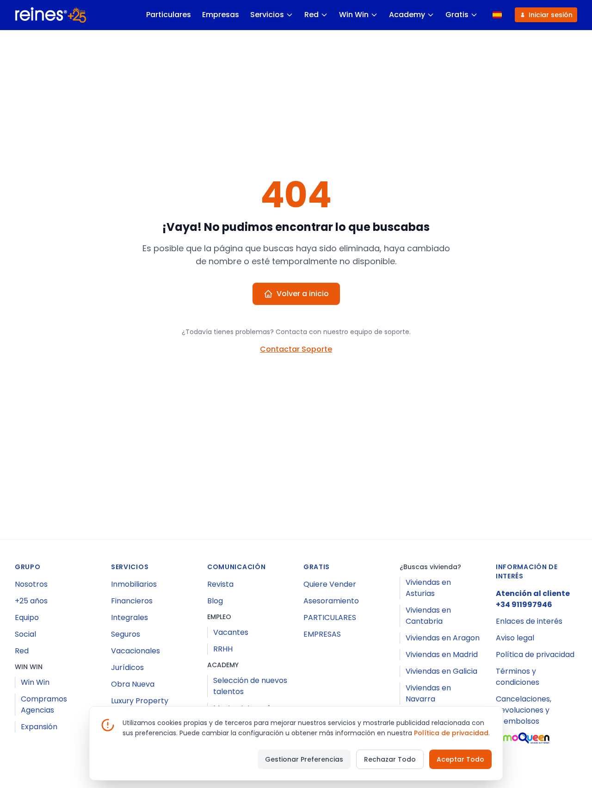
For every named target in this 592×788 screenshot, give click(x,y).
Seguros (125, 634)
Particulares (168, 14)
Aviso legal (515, 638)
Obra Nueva (132, 684)
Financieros (132, 601)
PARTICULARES (329, 617)
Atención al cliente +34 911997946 (533, 599)
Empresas (220, 14)
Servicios (267, 14)
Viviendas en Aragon (443, 638)
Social (25, 634)
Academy (407, 14)
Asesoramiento (331, 601)
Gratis (457, 14)
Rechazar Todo (390, 759)
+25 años (31, 601)
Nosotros (31, 584)
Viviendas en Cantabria (428, 616)
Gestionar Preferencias (304, 759)
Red (311, 14)
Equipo (27, 617)
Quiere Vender (329, 584)
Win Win (354, 14)
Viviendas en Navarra (428, 693)
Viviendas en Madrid (442, 654)
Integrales (129, 617)
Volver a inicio (303, 293)
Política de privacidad (535, 654)
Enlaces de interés (529, 621)
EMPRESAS (322, 634)
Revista (220, 584)
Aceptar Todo (460, 759)
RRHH (223, 649)
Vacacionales (135, 650)
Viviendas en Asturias (428, 588)
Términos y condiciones (517, 677)
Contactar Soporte (296, 349)
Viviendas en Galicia (441, 671)
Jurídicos (127, 667)
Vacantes (230, 632)
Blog (215, 601)
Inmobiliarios (134, 584)
